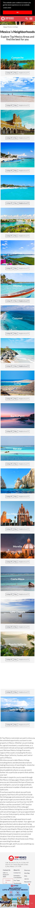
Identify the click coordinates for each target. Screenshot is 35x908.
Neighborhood (23, 203)
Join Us (26, 879)
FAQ (25, 876)
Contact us (7, 881)
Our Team (17, 880)
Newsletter (27, 882)
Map (15, 73)
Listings (8, 73)
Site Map (27, 873)
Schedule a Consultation (17, 876)
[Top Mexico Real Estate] (7, 18)
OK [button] (18, 12)
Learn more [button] (7, 7)
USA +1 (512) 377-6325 (6, 874)
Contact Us (17, 873)
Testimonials (17, 883)
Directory (27, 870)
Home (5, 27)
